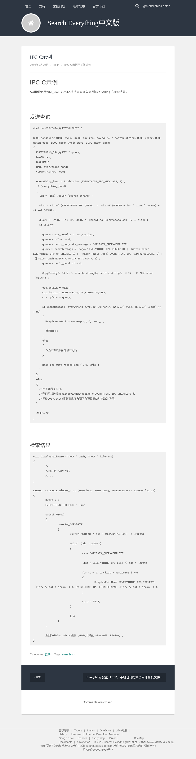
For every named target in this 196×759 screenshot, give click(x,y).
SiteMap (139, 738)
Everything (98, 738)
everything (68, 654)
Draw (112, 738)
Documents (65, 742)
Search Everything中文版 (83, 23)
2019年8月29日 (39, 64)
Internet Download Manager (103, 734)
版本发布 (79, 6)
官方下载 (99, 6)
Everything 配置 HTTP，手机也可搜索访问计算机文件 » (124, 677)
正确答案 (64, 730)
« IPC (37, 677)
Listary (63, 734)
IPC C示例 (41, 57)
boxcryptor (83, 742)
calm (56, 64)
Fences (82, 738)
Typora (78, 730)
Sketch (91, 730)
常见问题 (59, 6)
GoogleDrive (66, 738)
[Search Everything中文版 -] (31, 23)
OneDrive (105, 730)
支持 (42, 6)
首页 (28, 6)
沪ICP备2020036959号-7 (98, 749)
